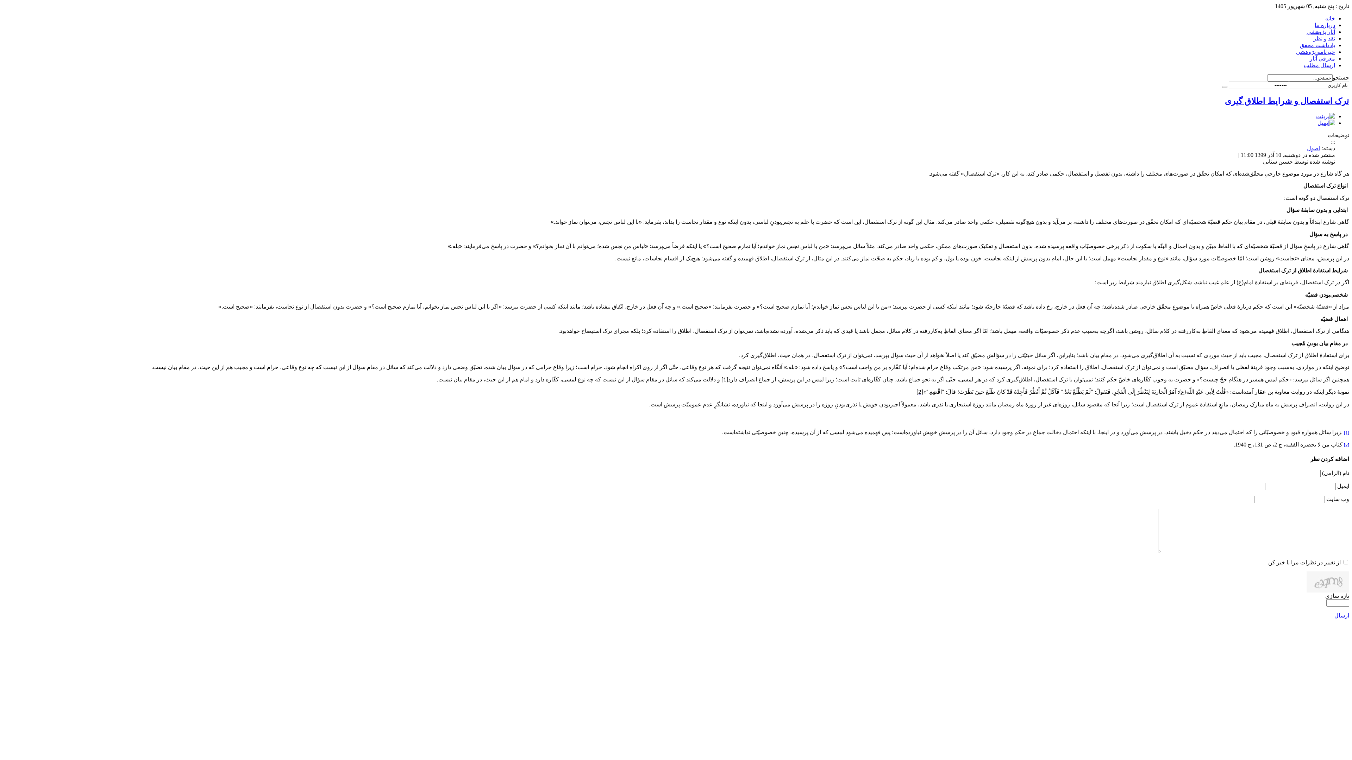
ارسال (1341, 616)
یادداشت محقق (1317, 45)
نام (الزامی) (1335, 473)
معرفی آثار (1322, 59)
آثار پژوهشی (1321, 32)
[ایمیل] (1326, 123)
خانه (1330, 18)
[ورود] (1224, 87)
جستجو (1341, 78)
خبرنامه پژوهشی (1315, 52)
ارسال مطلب (1319, 65)
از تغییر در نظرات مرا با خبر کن (1304, 562)
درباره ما (1325, 25)
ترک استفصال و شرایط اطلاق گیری (1287, 101)
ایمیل (1343, 486)
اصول (1313, 148)
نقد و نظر (1324, 39)
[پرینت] (1325, 116)
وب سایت (1337, 499)
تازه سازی (1337, 596)
